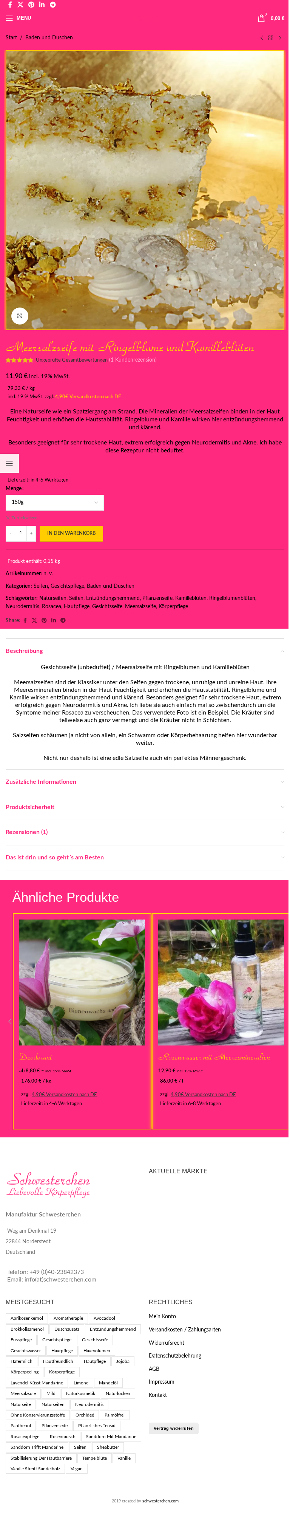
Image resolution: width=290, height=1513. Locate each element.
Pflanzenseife (157, 598)
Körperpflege (173, 606)
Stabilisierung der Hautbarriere (41, 1458)
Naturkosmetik (80, 1393)
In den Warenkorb (71, 533)
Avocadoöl (104, 1318)
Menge (14, 488)
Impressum (161, 1382)
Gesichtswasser (26, 1350)
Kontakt (158, 1395)
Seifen (41, 586)
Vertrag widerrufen (174, 1428)
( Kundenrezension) (133, 360)
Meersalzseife (140, 606)
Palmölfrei (115, 1415)
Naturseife (21, 1404)
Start (11, 37)
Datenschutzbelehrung (175, 1356)
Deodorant (35, 1057)
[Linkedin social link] (53, 621)
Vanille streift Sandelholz (35, 1468)
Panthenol (21, 1425)
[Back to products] (270, 37)
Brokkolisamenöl (27, 1329)
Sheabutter (108, 1447)
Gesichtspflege (67, 586)
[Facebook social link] (24, 621)
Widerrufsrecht (166, 1343)
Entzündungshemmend (113, 598)
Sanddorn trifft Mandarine (37, 1447)
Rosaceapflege (25, 1436)
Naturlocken (118, 1393)
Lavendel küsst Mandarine (37, 1383)
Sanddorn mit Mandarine (111, 1436)
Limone (81, 1383)
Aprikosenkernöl (27, 1318)
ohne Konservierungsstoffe (38, 1415)
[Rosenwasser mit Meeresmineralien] (221, 982)
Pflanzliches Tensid (97, 1425)
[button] (9, 1021)
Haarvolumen (96, 1350)
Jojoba (123, 1361)
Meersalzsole (23, 1393)
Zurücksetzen (24, 518)
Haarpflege (62, 1350)
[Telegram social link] (63, 621)
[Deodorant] (82, 982)
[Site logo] (145, 18)
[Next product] (279, 37)
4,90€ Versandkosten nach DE (88, 397)
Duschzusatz (66, 1329)
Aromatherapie (68, 1318)
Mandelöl (108, 1383)
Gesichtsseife (107, 606)
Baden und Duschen (49, 37)
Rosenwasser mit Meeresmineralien (214, 1057)
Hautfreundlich (58, 1361)
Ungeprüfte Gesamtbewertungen (72, 360)
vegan (77, 1468)
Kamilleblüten (191, 598)
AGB (154, 1369)
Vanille (124, 1458)
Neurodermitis (22, 606)
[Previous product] (261, 37)
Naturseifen (52, 598)
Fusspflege (21, 1339)
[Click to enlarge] (19, 316)
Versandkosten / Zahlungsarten (185, 1330)
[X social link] (34, 621)
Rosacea (51, 606)
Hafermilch (21, 1361)
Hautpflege (76, 606)
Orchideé (85, 1415)
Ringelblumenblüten (232, 598)
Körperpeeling (25, 1372)
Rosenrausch (63, 1436)
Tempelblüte (94, 1458)
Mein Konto (162, 1316)
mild (51, 1393)
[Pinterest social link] (44, 621)
